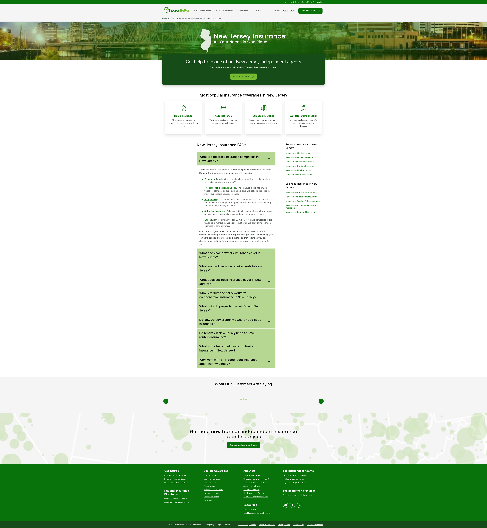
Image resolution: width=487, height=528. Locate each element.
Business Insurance (263, 116)
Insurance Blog (250, 509)
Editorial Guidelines (251, 490)
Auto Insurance (223, 116)
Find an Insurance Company (176, 482)
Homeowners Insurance (213, 490)
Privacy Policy (284, 525)
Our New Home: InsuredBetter (256, 497)
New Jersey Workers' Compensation (303, 201)
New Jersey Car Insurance (298, 153)
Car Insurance (209, 482)
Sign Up (312, 2)
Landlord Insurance (212, 493)
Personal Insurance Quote (175, 479)
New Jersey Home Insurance (299, 157)
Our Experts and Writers (254, 493)
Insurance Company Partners (255, 482)
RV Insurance (209, 500)
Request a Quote (241, 76)
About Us (257, 11)
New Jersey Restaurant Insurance (302, 196)
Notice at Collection (267, 525)
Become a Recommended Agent (296, 475)
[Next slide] (321, 401)
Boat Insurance (210, 475)
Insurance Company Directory (176, 502)
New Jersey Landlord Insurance (301, 212)
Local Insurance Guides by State (257, 513)
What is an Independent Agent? (256, 479)
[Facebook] (292, 505)
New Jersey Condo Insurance (300, 161)
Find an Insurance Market (293, 479)
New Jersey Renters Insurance (300, 166)
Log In (319, 2)
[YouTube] (285, 505)
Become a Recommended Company (297, 495)
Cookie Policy (298, 525)
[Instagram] (299, 505)
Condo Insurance (211, 486)
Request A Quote (309, 11)
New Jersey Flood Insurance (299, 174)
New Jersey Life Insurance (298, 170)
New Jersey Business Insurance (301, 192)
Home (164, 19)
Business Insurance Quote (175, 475)
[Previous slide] (165, 401)
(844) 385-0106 (288, 11)
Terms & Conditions (315, 525)
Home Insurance (183, 116)
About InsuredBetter (252, 475)
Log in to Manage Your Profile (295, 482)
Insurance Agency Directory (175, 499)
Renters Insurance (211, 497)
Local (172, 19)
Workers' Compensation (303, 116)
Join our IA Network (252, 486)
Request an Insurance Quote (243, 445)
